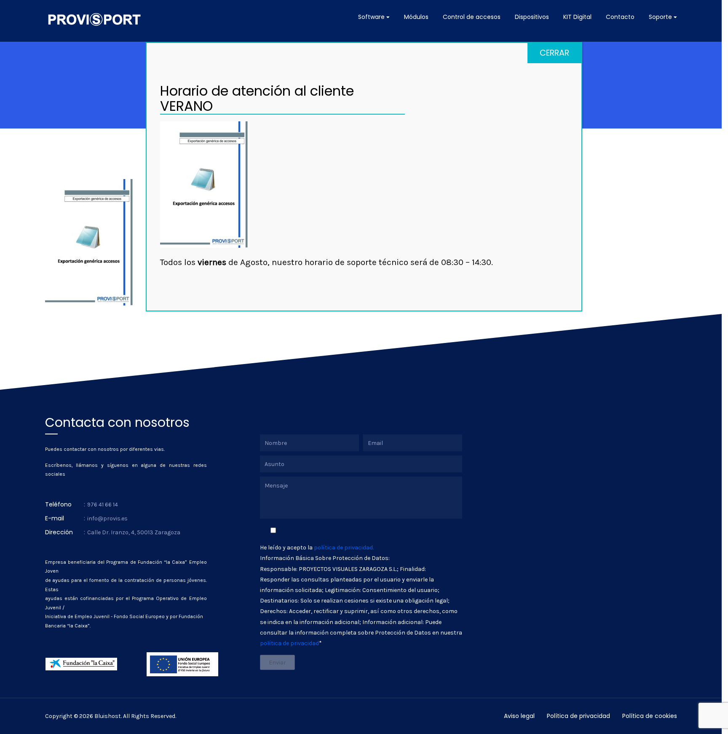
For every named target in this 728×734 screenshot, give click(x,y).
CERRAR (554, 53)
